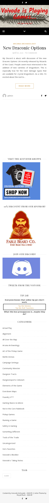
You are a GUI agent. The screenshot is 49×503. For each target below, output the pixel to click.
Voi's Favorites (9, 449)
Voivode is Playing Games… (24, 14)
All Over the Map (10, 339)
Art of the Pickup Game (12, 351)
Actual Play (7, 328)
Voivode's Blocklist (10, 454)
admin (10, 96)
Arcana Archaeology (24, 44)
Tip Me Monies (24, 306)
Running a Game (9, 420)
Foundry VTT (8, 397)
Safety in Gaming (10, 426)
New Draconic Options (24, 47)
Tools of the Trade (11, 437)
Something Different (11, 431)
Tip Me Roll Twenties (24, 308)
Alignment (7, 333)
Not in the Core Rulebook (13, 408)
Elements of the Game (12, 385)
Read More (24, 86)
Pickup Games (9, 414)
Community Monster (11, 368)
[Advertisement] (24, 127)
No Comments (31, 52)
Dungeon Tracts (9, 374)
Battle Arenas (8, 357)
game (6, 476)
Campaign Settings (11, 362)
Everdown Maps (10, 391)
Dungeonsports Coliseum (13, 380)
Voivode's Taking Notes (13, 460)
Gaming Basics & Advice (13, 403)
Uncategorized (9, 443)
